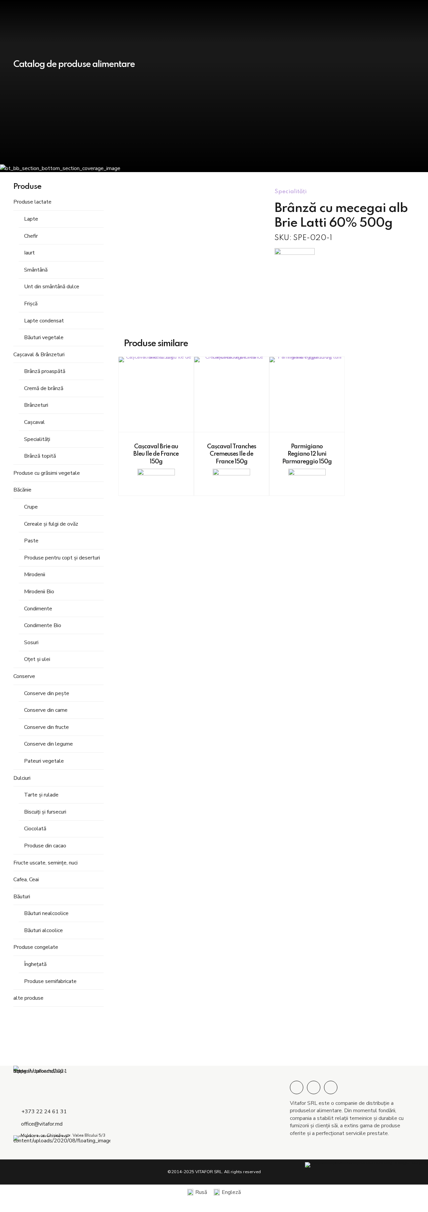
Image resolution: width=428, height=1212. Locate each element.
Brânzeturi (36, 405)
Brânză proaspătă (44, 371)
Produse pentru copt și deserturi (62, 557)
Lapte (31, 219)
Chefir (31, 236)
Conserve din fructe (46, 727)
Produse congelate (35, 947)
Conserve (24, 676)
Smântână (35, 270)
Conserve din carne (46, 710)
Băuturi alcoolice (43, 930)
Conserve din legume (48, 744)
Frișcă (30, 303)
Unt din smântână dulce (51, 286)
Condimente (38, 608)
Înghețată (35, 964)
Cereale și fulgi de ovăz (51, 524)
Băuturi (21, 896)
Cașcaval (34, 422)
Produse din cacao (45, 845)
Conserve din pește (46, 693)
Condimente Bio (42, 625)
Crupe (31, 507)
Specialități (37, 439)
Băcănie (22, 490)
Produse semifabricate (50, 981)
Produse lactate (32, 202)
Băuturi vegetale (44, 337)
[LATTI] (295, 257)
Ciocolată (35, 828)
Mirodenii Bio (39, 591)
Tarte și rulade (41, 795)
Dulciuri (21, 778)
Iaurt (29, 252)
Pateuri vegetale (44, 761)
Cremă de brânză (43, 388)
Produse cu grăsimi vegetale (46, 473)
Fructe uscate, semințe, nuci (45, 862)
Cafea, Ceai (26, 879)
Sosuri (31, 642)
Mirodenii (34, 574)
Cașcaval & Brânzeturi (39, 354)
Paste (31, 540)
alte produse (28, 998)
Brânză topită (40, 456)
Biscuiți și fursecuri (45, 812)
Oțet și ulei (37, 659)
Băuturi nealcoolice (46, 913)
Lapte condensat (44, 320)
